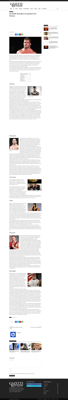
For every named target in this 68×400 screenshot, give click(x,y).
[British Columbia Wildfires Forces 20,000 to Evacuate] (46, 29)
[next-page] (11, 354)
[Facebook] (16, 34)
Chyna (22, 78)
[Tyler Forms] (13, 334)
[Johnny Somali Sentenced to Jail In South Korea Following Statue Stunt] (25, 346)
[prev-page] (9, 354)
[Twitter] (18, 34)
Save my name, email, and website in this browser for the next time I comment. (22, 373)
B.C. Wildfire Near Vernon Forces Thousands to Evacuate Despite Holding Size (53, 47)
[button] (57, 9)
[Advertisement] (25, 23)
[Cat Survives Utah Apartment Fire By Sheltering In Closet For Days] (46, 33)
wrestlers (13, 317)
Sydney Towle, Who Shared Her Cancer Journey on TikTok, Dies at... (54, 38)
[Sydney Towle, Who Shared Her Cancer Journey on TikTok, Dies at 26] (46, 38)
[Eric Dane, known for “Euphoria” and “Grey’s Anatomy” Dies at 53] (36, 346)
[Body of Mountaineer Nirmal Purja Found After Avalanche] (46, 42)
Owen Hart (22, 79)
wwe (15, 317)
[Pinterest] (20, 34)
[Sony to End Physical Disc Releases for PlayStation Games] (14, 346)
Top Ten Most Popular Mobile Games (35, 327)
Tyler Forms (19, 332)
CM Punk (22, 75)
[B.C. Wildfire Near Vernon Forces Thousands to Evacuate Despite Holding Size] (46, 47)
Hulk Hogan (23, 80)
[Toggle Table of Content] (29, 74)
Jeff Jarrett (22, 77)
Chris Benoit (23, 76)
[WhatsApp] (22, 34)
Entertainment (11, 11)
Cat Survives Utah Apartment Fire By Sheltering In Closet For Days (53, 33)
